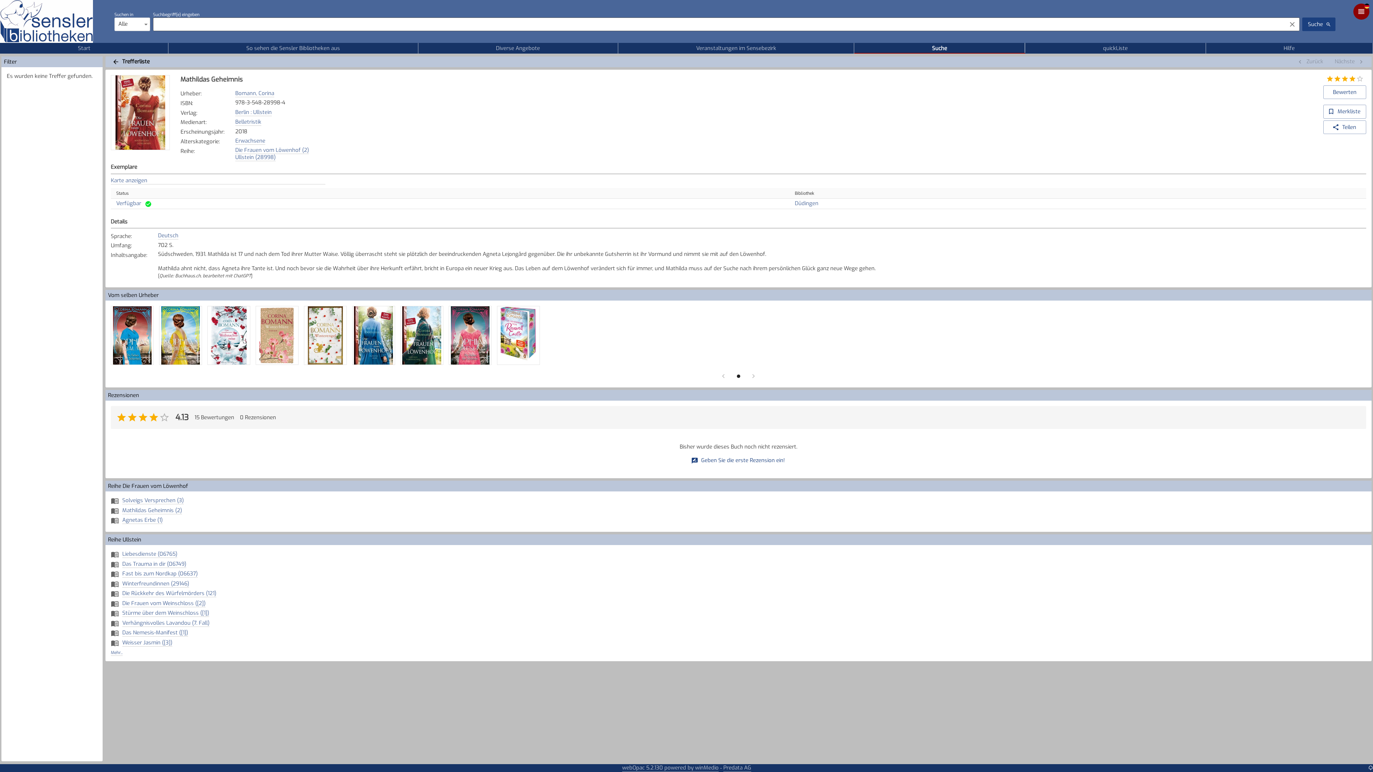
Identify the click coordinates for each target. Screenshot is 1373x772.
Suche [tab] (939, 48)
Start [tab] (84, 48)
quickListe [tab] (1115, 48)
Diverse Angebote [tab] (518, 48)
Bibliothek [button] (804, 193)
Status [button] (122, 193)
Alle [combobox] (123, 24)
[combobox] (718, 24)
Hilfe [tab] (1289, 48)
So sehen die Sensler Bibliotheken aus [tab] (293, 48)
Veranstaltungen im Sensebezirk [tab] (736, 48)
